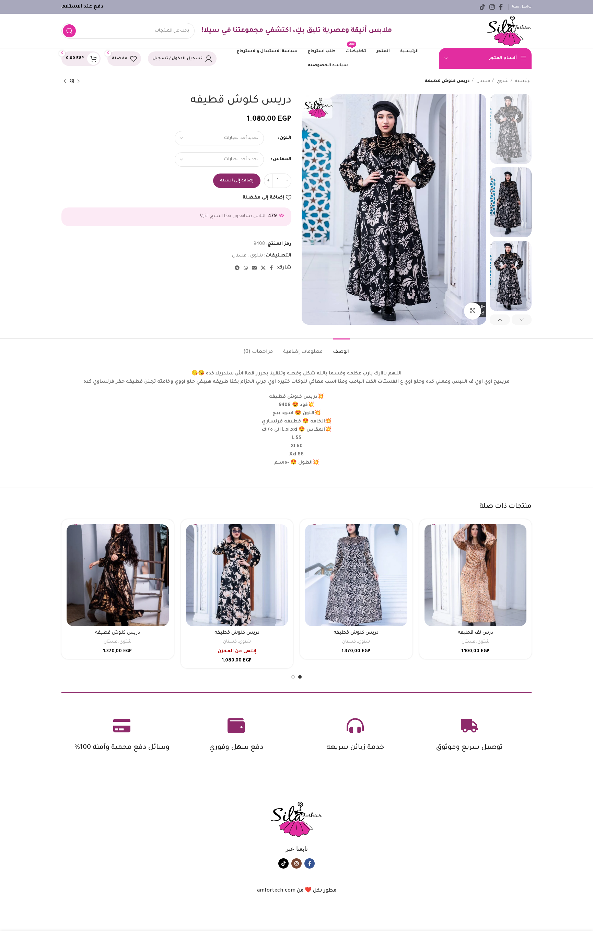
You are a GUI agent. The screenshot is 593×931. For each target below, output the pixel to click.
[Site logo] (509, 31)
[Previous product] (78, 81)
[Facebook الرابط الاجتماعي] (501, 7)
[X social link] (263, 267)
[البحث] (69, 30)
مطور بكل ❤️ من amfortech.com (296, 891)
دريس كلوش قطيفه (356, 632)
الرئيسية (523, 81)
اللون (285, 138)
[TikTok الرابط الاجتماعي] (482, 7)
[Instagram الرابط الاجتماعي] (492, 7)
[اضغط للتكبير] (472, 311)
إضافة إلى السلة (237, 181)
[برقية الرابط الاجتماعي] (237, 267)
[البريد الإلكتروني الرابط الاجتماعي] (254, 267)
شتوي (502, 81)
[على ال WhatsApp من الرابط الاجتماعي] (246, 267)
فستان (482, 81)
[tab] (341, 348)
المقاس (282, 159)
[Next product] (64, 81)
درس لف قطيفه (475, 632)
